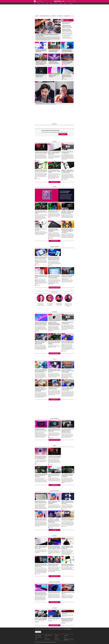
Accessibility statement (38, 637)
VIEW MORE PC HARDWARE (54, 353)
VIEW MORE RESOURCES (54, 625)
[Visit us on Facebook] (54, 1)
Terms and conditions (38, 635)
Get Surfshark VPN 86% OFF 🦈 (44, 15)
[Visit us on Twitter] (56, 1)
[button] (73, 1)
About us (65, 637)
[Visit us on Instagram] (58, 1)
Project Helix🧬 (67, 15)
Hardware (55, 3)
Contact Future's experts (48, 635)
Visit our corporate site (67, 629)
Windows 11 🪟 (54, 15)
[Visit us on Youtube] (57, 1)
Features (38, 3)
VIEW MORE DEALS (54, 399)
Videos (43, 3)
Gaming (47, 3)
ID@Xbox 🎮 (60, 15)
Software (65, 3)
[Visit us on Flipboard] (60, 1)
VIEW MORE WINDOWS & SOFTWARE (54, 287)
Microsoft (60, 3)
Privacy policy (56, 635)
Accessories (70, 3)
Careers (46, 637)
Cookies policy (66, 635)
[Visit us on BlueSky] (62, 1)
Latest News (66, 20)
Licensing (55, 637)
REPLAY (51, 3)
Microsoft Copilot (37, 493)
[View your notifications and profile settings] (70, 1)
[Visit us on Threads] (61, 1)
